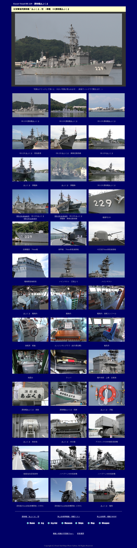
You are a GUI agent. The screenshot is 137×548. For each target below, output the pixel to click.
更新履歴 (80, 534)
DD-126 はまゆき (30, 219)
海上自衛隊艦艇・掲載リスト (68, 517)
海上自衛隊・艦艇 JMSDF (107, 517)
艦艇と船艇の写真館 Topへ (63, 534)
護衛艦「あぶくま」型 (30, 517)
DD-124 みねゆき (23, 216)
